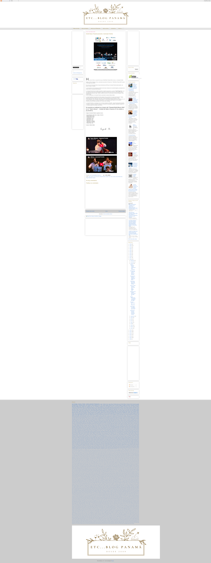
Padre (129, 441)
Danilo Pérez (73, 465)
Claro (79, 420)
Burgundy (97, 410)
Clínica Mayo (79, 462)
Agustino (97, 451)
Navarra (128, 493)
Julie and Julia (107, 438)
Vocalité (92, 446)
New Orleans (137, 426)
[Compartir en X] (107, 175)
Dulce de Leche (91, 467)
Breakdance (110, 457)
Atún (97, 431)
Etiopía (95, 470)
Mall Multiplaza (101, 421)
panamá (91, 404)
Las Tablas (104, 484)
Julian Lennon (137, 481)
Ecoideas (92, 407)
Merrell (75, 491)
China (90, 417)
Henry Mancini (115, 476)
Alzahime (119, 452)
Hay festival (109, 476)
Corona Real (110, 463)
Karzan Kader (112, 482)
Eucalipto (103, 470)
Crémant (138, 463)
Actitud (109, 450)
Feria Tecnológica (93, 436)
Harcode (93, 476)
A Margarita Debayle (127, 449)
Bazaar (130, 455)
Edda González (77, 468)
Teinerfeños (131, 444)
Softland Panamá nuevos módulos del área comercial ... (132, 267)
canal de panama (126, 407)
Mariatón (134, 488)
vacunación (111, 448)
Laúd (109, 484)
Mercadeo (126, 490)
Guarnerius (117, 475)
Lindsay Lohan (124, 485)
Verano (120, 414)
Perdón (85, 498)
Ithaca (74, 479)
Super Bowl (115, 409)
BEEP (135, 454)
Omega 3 (94, 441)
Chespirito (94, 461)
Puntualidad (129, 421)
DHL (105, 415)
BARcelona (80, 423)
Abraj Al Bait (95, 450)
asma (130, 446)
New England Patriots (91, 414)
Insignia (112, 478)
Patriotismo (121, 497)
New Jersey (83, 494)
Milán (108, 491)
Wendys (121, 416)
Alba (112, 451)
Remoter (73, 502)
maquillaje (137, 418)
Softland (135, 427)
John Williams (93, 426)
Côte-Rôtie (122, 464)
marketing (103, 408)
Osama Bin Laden (96, 496)
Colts (82, 424)
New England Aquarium (78, 494)
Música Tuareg (117, 493)
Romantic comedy (124, 427)
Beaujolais (114, 419)
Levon (102, 485)
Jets (104, 480)
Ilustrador (135, 425)
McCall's (91, 490)
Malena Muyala (135, 487)
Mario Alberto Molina (84, 489)
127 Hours (91, 449)
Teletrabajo (80, 422)
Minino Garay (113, 491)
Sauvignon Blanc (109, 416)
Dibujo (83, 466)
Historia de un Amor (78, 477)
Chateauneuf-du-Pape (75, 434)
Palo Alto (135, 496)
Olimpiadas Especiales (89, 441)
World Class (131, 408)
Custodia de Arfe (106, 464)
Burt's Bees (97, 423)
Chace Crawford (117, 460)
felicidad (130, 414)
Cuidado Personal (103, 412)
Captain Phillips (80, 433)
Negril (129, 493)
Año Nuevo (85, 411)
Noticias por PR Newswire (95, 28)
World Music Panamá (91, 177)
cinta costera (119, 409)
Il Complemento (93, 478)
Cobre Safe (88, 462)
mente (129, 447)
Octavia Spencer (82, 495)
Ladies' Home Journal (84, 484)
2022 (131, 250)
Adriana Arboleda (135, 450)
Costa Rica (130, 463)
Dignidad (102, 466)
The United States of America (89, 428)
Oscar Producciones (119, 176)
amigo (101, 422)
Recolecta (117, 501)
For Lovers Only (110, 472)
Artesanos (93, 454)
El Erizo (118, 468)
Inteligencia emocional (131, 437)
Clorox (90, 434)
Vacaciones (136, 405)
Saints (105, 418)
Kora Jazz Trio (75, 483)
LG (85, 418)
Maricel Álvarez (137, 488)
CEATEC (95, 458)
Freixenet (74, 473)
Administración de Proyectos (129, 450)
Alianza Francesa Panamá (135, 422)
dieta (98, 429)
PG (118, 496)
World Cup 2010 (130, 428)
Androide (73, 453)
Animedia (103, 453)
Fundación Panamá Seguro (94, 473)
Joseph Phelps (78, 481)
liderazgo (115, 447)
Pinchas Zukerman (109, 442)
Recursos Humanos (120, 408)
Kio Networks (123, 438)
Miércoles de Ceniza (131, 491)
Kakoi (102, 482)
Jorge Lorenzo (97, 426)
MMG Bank (92, 487)
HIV (102, 437)
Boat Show (82, 457)
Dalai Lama (103, 424)
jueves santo (118, 429)
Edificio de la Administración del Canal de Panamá (87, 468)
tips (79, 419)
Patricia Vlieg (118, 497)
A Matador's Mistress (135, 153)
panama (111, 407)
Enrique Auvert (127, 469)
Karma (114, 438)
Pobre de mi (129, 442)
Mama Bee (73, 488)
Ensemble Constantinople (135, 469)
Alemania (85, 452)
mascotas (121, 447)
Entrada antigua (122, 211)
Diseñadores (108, 417)
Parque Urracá (110, 497)
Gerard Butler (137, 436)
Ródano (102, 418)
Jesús (84, 426)
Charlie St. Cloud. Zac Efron (81, 461)
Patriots (138, 412)
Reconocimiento (120, 501)
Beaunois (76, 432)
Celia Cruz (116, 433)
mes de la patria (132, 447)
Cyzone (125, 434)
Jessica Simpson (95, 480)
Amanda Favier (123, 452)
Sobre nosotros (106, 28)
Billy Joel (122, 419)
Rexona (106, 414)
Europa (77, 436)
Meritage (138, 490)
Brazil (108, 457)
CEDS (97, 458)
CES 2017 (101, 458)
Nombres (113, 494)
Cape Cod (114, 413)
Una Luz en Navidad (127, 445)
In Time (105, 478)
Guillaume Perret (127, 475)
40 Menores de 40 (97, 430)
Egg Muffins (108, 468)
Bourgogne (93, 432)
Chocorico (104, 461)
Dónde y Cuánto (112, 467)
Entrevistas (114, 415)
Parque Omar (89, 427)
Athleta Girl (121, 454)
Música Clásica (85, 414)
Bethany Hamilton (91, 456)
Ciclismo (83, 434)
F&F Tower (112, 470)
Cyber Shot (109, 464)
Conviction (103, 434)
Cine (107, 404)
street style (91, 448)
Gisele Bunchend (104, 474)
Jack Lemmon (93, 479)
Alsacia (106, 452)
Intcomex (79, 426)
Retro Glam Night (98, 502)
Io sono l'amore (135, 478)
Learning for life (82, 439)
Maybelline (83, 490)
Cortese (117, 463)
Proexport (74, 405)
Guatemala (120, 475)
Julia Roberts (102, 438)
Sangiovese (85, 413)
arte (120, 404)
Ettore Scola (100, 470)
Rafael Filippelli (74, 501)
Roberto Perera (115, 443)
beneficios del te (79, 429)
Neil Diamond (132, 493)
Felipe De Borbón (78, 471)
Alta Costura (108, 452)
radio (81, 448)
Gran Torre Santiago (97, 475)
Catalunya (116, 423)
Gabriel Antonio (85, 408)
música (114, 176)
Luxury (80, 487)
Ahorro (75, 417)
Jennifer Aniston (82, 480)
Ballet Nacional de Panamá (116, 431)
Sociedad (96, 444)
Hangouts (121, 420)
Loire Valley (106, 439)
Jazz (109, 176)
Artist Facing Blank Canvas (98, 454)
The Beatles (114, 414)
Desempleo (127, 465)
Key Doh (134, 482)
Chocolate (92, 417)
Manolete (88, 488)
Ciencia (121, 413)
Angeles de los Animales (85, 453)
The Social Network (131, 135)
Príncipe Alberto (95, 500)
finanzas (133, 414)
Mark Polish (96, 489)
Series (84, 404)
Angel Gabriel (76, 453)
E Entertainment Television (117, 467)
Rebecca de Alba (113, 501)
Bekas (75, 456)
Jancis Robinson (129, 479)
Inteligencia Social (136, 420)
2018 (131, 256)
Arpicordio (91, 454)
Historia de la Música (86, 406)
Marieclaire (76, 489)
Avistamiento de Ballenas (108, 431)
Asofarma (92, 419)
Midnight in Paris (97, 491)
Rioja (108, 443)
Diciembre (85, 466)
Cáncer (102, 411)
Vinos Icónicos (82, 446)
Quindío (111, 500)
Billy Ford (107, 456)
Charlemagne (126, 433)
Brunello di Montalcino (127, 419)
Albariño (125, 422)
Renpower (77, 502)
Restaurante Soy (92, 443)
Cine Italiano (87, 434)
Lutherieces (77, 487)
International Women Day (76, 421)
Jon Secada (123, 480)
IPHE (120, 437)
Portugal (119, 499)
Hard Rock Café (105, 437)
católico (77, 409)
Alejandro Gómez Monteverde (76, 452)
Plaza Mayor (79, 499)
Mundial (76, 493)
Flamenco (106, 436)
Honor (113, 405)
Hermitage (115, 437)
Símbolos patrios (126, 444)
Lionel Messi (127, 485)
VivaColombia (88, 446)
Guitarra (131, 413)
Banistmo (101, 455)
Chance (131, 460)
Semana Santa (126, 408)
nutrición (89, 409)
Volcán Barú (95, 446)
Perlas (94, 498)
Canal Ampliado (87, 459)
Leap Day (123, 484)
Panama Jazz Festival (91, 418)
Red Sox (107, 427)
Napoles (120, 493)
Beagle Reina (132, 455)
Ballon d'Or (79, 455)
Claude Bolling (132, 461)
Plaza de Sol (87, 499)
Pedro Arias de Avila (135, 497)
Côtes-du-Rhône (89, 420)
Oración (97, 441)
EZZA (128, 467)
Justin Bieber (111, 438)
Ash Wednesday (109, 454)
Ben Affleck (83, 456)
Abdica (90, 450)
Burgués (82, 458)
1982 (104, 449)
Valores (89, 405)
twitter (78, 415)
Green (104, 475)
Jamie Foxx (123, 479)
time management (101, 448)
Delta (116, 465)
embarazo (93, 447)
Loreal (106, 426)
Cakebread (112, 458)
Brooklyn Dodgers (131, 457)
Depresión (73, 435)
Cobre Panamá (85, 462)
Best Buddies (86, 456)
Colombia (80, 405)
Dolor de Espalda (129, 466)
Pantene (75, 442)
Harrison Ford (98, 476)
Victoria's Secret (119, 428)
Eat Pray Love (125, 435)
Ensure (73, 470)
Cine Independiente (88, 407)
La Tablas (76, 484)
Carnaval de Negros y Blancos (91, 433)
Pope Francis (111, 499)
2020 (131, 253)
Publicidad (109, 409)
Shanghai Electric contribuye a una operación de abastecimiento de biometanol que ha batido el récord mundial (133, 206)
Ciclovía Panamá (118, 461)
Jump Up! (79, 482)
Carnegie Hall (113, 459)
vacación (106, 448)
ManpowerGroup (106, 421)
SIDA (128, 427)
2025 (131, 245)
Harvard (113, 437)
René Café (110, 427)
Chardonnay (112, 410)
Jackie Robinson (103, 479)
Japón (124, 410)
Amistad (81, 415)
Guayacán (123, 475)
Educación (118, 407)
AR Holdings (78, 450)
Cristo (117, 434)
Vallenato (75, 446)
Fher (75, 472)
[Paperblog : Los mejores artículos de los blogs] (75, 79)
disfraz (90, 447)
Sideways (83, 444)
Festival (119, 420)
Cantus (94, 459)
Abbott (112, 430)
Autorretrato (125, 454)
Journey (92, 481)
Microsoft (73, 406)
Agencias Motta (85, 451)
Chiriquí (73, 420)
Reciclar (77, 411)
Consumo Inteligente (120, 406)
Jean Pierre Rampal (77, 480)
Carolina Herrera (121, 459)
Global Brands (99, 425)
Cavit (95, 460)
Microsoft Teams (92, 491)
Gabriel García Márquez (113, 473)
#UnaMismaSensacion (130, 448)
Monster (92, 492)
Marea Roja (123, 488)
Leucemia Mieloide (90, 421)
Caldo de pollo (119, 458)
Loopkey (80, 486)
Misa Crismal (121, 491)
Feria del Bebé (92, 471)
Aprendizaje (131, 453)
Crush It (133, 463)
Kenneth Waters (130, 482)
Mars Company (85, 440)
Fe (134, 424)
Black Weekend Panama (124, 456)
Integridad (131, 420)
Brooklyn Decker (127, 457)
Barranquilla (134, 431)
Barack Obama (109, 455)
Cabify (109, 423)
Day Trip (101, 465)
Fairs (127, 470)
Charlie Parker (76, 461)
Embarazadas (74, 407)
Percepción (82, 498)
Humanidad (113, 412)
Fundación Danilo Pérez (88, 425)
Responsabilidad (114, 427)
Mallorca (138, 487)
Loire (104, 439)
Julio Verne (76, 482)
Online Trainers (84, 427)
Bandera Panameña (124, 431)
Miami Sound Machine (83, 491)
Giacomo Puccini (74, 437)
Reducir (88, 443)
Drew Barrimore (85, 467)
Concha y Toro (85, 424)
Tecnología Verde (102, 406)
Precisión (121, 499)
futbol (101, 408)
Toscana (117, 414)
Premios (123, 499)
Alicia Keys (99, 452)
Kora (72, 483)
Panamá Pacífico (136, 441)
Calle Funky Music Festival (132, 458)
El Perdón (135, 468)
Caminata (123, 432)
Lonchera (109, 439)
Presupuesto (130, 499)
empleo (108, 407)
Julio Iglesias (73, 482)
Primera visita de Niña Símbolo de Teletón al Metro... (132, 278)
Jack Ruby (96, 479)
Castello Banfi (112, 423)
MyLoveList (100, 493)
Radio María (127, 500)
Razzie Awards (104, 501)
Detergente (137, 465)
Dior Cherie (105, 466)
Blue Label (79, 457)
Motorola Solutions (122, 492)
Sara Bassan (77, 444)
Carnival (97, 433)
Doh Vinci (124, 466)
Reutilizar (132, 421)
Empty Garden (111, 469)
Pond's (109, 499)
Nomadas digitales (110, 494)
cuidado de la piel (125, 418)
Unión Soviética (109, 428)
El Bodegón (129, 435)
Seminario (107, 418)
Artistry (91, 431)
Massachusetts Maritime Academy (77, 416)
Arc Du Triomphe (77, 454)
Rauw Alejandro (94, 501)
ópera (116, 448)
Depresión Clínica (78, 435)
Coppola (100, 463)
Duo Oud (94, 467)
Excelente (80, 436)
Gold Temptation (126, 474)
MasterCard (96, 405)
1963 (102, 449)
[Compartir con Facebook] (108, 175)
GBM (116, 417)
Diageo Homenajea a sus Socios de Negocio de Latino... (133, 298)
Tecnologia (77, 422)
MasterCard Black (125, 411)
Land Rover (75, 439)
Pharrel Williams (105, 498)
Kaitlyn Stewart (99, 482)
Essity (84, 470)
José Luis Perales (102, 426)
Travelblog (110, 445)
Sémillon (137, 427)
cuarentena (90, 429)
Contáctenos (113, 28)
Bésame (100, 423)
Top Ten (92, 422)
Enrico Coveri (118, 469)
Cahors (110, 458)
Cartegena (125, 459)
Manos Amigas (92, 488)
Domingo (111, 424)
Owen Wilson (108, 496)
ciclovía (132, 446)
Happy (86, 476)
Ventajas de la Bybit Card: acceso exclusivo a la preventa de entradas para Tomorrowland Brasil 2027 (133, 233)
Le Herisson (112, 484)
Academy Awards (116, 430)
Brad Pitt (84, 417)
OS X (136, 494)
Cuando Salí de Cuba (96, 464)
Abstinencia (99, 450)
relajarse (75, 430)
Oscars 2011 (118, 441)
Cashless (77, 460)
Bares (128, 431)
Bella (81, 456)
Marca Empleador (113, 488)
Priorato (73, 443)
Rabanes (119, 500)
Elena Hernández (82, 469)
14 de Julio (94, 449)
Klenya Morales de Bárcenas (129, 438)
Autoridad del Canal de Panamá (103, 419)
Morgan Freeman (113, 440)
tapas (82, 430)
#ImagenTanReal (119, 448)
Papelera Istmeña (93, 497)
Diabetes (94, 420)
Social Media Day (92, 444)
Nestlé (74, 494)
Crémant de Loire (91, 464)
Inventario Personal (123, 478)
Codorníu (105, 462)
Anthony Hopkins (112, 453)
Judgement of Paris (124, 481)
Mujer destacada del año (136, 492)
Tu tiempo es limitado (100, 428)
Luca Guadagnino (117, 486)
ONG (82, 441)
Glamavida (87, 437)
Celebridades (97, 406)
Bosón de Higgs (96, 457)
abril (131, 323)
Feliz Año (116, 420)
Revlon (106, 502)
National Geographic (123, 493)
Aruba (106, 454)
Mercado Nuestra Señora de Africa (132, 490)
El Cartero (113, 468)
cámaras (77, 447)
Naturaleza (113, 421)
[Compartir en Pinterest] (109, 175)
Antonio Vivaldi (116, 453)
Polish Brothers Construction (99, 499)
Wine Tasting (84, 410)
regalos (86, 448)
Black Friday (87, 423)
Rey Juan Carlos (122, 502)
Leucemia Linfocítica (93, 439)
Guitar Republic (136, 475)
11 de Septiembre (85, 449)
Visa (85, 446)
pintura (77, 412)
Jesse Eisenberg (90, 480)
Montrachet (109, 440)
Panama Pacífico (133, 412)
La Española (103, 483)
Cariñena (102, 459)
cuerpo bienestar (94, 429)
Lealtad (78, 439)
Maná (99, 488)
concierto (106, 176)
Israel (73, 418)
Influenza (123, 437)
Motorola (118, 492)
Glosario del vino (113, 474)
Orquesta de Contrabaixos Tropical (76, 496)
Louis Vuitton (103, 486)
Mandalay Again (77, 488)
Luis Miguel (117, 439)
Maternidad (89, 408)
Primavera (104, 427)
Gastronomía (118, 415)
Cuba (86, 420)
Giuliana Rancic (109, 474)
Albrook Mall (129, 422)
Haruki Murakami (102, 476)
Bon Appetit (90, 457)
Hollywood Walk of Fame (91, 477)
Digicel (100, 466)
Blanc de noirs (134, 456)
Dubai (87, 467)
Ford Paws (119, 472)
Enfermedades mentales (135, 435)
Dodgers (116, 466)
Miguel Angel (106, 491)
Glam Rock (122, 415)
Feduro (75, 471)
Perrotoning (96, 498)
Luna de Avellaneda (136, 486)
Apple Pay (129, 453)
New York (96, 414)
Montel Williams (99, 492)
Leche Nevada (127, 410)
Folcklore (100, 472)
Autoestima (95, 419)
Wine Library (108, 446)
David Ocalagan (90, 465)
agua (99, 422)
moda (104, 405)
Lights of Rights (118, 485)
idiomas (114, 429)
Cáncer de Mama (102, 415)
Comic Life (135, 462)
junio (131, 320)
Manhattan (135, 439)
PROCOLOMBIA (136, 410)
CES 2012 (105, 432)
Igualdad (87, 478)
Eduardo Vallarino (96, 468)
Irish (138, 478)
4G (112, 449)
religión (77, 406)
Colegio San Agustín (111, 462)
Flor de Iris (94, 472)
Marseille (115, 489)
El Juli (130, 468)
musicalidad (74, 419)
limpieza (118, 447)
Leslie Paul (96, 485)
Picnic (120, 498)
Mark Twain (99, 489)
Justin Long (89, 482)
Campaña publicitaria (102, 410)
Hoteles (135, 417)
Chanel (133, 460)
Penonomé (75, 498)
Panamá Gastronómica (85, 497)
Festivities (73, 472)
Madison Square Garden (103, 487)
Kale (103, 482)
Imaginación (102, 478)
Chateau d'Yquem (130, 423)
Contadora (97, 463)
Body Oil (85, 457)
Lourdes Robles (107, 486)
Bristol (117, 457)
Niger (103, 494)
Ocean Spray (75, 495)
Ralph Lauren (81, 501)
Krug (88, 483)
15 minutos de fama (99, 449)
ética (114, 448)
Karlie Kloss (109, 482)
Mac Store (97, 487)
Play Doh (76, 499)
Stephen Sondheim (115, 444)
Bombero (87, 457)
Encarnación (114, 469)
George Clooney (126, 436)
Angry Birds (93, 453)
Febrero (73, 471)
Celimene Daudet (101, 460)
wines (92, 409)
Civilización (129, 461)
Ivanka (76, 479)
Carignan (99, 459)
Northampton (79, 441)
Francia (129, 406)
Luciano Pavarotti (110, 426)
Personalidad (99, 418)
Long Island (113, 439)
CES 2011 (102, 432)
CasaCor (132, 459)
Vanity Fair (78, 446)
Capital (130, 432)
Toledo (103, 445)
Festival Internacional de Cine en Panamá (114, 471)
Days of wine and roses (105, 465)
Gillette (78, 437)
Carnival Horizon (92, 415)
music (112, 176)
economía (127, 414)
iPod (110, 447)
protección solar (77, 448)
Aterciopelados (117, 454)
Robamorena (111, 443)
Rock (112, 409)
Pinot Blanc (134, 498)
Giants (81, 474)
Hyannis (118, 477)
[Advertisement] (105, 227)
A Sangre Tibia (109, 430)
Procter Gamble (80, 443)
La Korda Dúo (116, 483)
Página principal (76, 28)
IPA (136, 477)
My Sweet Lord (97, 493)
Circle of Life (125, 461)
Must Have (81, 493)
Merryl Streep (96, 440)
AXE (83, 450)
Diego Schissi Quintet (92, 466)
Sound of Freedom (105, 444)
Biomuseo (114, 456)
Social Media (89, 413)
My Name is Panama (92, 493)
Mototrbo (126, 492)
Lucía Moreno (121, 486)
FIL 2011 (115, 470)
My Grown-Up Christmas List (86, 493)
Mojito (72, 492)
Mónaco (109, 493)
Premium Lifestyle (127, 499)
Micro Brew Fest (104, 440)
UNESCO (105, 428)
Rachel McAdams (123, 500)
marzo (132, 325)
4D (111, 449)
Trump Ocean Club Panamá (117, 445)
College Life (95, 434)
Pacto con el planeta (128, 496)
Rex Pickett (118, 502)
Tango (87, 177)
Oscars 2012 (122, 441)
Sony (111, 414)
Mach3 (99, 487)
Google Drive (85, 475)
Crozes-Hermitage (121, 434)
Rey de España (126, 502)
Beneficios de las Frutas (81, 432)
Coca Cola (96, 417)
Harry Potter (109, 437)
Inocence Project (108, 478)
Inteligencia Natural (115, 478)
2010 (131, 337)
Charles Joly (135, 460)
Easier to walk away (132, 467)
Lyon (81, 487)
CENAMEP (132, 419)
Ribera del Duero (97, 443)
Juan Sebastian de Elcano (116, 481)
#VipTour (134, 448)
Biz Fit (120, 456)
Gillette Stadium (89, 474)
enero (132, 328)
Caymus (97, 460)
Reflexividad (126, 501)
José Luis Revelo (89, 481)
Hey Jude (128, 476)
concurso (80, 409)
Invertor (129, 478)
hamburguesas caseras (104, 447)
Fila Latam (89, 472)
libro (120, 429)
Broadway (119, 457)
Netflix (132, 440)
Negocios (134, 409)
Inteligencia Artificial (136, 413)
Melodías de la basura (113, 490)
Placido (126, 442)
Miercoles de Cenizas (101, 491)
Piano (106, 442)
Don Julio (133, 466)
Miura (125, 491)
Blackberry (90, 423)
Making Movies (124, 487)
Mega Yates (101, 490)
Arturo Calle (103, 454)
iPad (135, 416)
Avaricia (77, 423)
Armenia (84, 454)
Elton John (92, 406)
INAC (75, 409)
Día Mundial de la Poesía (98, 467)
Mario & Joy (79, 489)
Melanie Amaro (105, 490)
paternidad (137, 429)
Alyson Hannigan (116, 452)
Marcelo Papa (117, 488)
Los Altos (88, 486)
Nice (95, 494)
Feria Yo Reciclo (99, 436)
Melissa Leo (108, 490)
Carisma (84, 433)
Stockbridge (111, 418)
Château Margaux (112, 461)
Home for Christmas (97, 477)
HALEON (77, 476)
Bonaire (93, 457)
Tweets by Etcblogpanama (77, 72)
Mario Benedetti (89, 489)
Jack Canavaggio (88, 479)
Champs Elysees (120, 433)
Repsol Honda (81, 502)
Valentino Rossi (114, 428)
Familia (104, 404)
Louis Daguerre (99, 486)
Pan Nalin (73, 497)
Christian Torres (108, 461)
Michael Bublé (88, 491)
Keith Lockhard (123, 482)
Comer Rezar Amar (131, 462)
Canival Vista (127, 432)
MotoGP (110, 421)
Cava (94, 460)
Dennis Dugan (124, 465)
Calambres (116, 458)
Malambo (129, 487)
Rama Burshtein (90, 501)
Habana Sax (123, 425)
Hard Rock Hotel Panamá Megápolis (127, 417)
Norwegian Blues (120, 494)
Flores (73, 425)
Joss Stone (85, 481)
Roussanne (120, 443)
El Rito (137, 468)
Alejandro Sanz (82, 452)
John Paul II (120, 480)
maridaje (137, 416)
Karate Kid (106, 482)
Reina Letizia (133, 501)
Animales (101, 453)
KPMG (96, 482)
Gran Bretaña (93, 475)
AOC (118, 422)
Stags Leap (109, 444)
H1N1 (74, 476)
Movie (85, 416)
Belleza (110, 405)
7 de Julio (104, 430)
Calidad (122, 458)
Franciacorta (129, 472)
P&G (111, 496)
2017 (131, 257)
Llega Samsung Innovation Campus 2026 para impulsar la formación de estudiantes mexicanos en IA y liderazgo (133, 215)
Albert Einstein (115, 451)
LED (90, 483)
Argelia (89, 431)
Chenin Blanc (86, 461)
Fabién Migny (120, 470)
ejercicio (83, 409)
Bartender (122, 455)
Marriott (82, 440)
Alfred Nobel (96, 452)
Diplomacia (108, 466)
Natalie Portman (128, 440)
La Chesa (96, 483)
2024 (131, 247)
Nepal (134, 493)
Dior (103, 466)
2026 (131, 244)
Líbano (85, 487)
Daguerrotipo (132, 464)
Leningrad (77, 485)
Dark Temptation (78, 465)
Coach (82, 462)
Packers (120, 496)
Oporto (118, 495)
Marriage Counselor (110, 489)
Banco (88, 455)
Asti (92, 431)
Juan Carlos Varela (102, 481)
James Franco (111, 479)
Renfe (75, 502)
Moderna (138, 491)
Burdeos (79, 458)
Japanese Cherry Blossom (134, 479)
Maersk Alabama (114, 487)
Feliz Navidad (137, 424)
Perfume (96, 418)
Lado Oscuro (89, 484)
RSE (117, 500)
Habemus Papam (83, 476)
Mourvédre (118, 440)
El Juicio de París (126, 468)
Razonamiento (100, 501)
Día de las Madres (98, 420)
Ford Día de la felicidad (115, 472)
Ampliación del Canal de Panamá (82, 431)
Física (107, 473)
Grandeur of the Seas (117, 425)
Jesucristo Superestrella (100, 480)
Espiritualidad (111, 411)
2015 (131, 330)
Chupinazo (80, 434)
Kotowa (78, 483)
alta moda (121, 446)
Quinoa (113, 500)
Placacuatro (73, 499)
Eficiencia (105, 468)
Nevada (129, 411)
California (125, 458)
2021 (131, 251)
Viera (119, 418)
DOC (126, 464)
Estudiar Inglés (108, 420)
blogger (121, 418)
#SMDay (123, 448)
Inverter (82, 426)
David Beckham (82, 465)
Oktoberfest (90, 495)
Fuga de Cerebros (80, 473)
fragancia (109, 429)
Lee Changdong (131, 484)
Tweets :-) (120, 28)
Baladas (111, 419)
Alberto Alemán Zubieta (126, 451)
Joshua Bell (82, 481)
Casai (134, 459)
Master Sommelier (126, 489)
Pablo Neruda (126, 441)
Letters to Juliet (99, 485)
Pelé (138, 497)
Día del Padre (115, 424)
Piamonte (112, 498)
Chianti (138, 419)
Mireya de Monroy (117, 491)
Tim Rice (101, 445)
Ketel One (131, 409)
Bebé (83, 407)
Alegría (138, 451)
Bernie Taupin (95, 409)
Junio (81, 482)
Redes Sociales (97, 408)
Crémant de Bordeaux (79, 464)
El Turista (78, 469)
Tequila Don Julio (74, 445)
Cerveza (114, 460)
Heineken (124, 420)
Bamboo (82, 455)
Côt (120, 464)
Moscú (116, 492)
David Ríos (93, 465)
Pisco (138, 498)
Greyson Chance (110, 475)
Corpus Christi (113, 463)
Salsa (134, 443)
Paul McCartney (101, 414)
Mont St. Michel (95, 492)
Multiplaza (124, 412)
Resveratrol (94, 502)
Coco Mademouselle (94, 462)
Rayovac (97, 501)
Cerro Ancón (110, 460)
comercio (134, 446)
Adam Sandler (115, 450)
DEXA (124, 464)
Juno (83, 482)
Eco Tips (95, 407)
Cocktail (91, 462)
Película (120, 421)
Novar (131, 494)
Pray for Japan (100, 427)
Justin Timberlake (93, 482)
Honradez (105, 477)
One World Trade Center (109, 495)
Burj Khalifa (84, 458)
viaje (116, 406)
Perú (104, 442)
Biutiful (118, 456)
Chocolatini (101, 461)
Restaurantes (102, 416)
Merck (119, 426)
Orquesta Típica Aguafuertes (135, 495)
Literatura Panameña (100, 439)
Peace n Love (130, 497)
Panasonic (97, 404)
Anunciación (120, 453)
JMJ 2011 (76, 438)
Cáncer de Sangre (117, 464)
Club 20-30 (124, 413)
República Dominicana (85, 502)
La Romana (129, 483)
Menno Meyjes (123, 490)
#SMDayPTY (125, 448)
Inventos (127, 478)
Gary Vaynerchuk (121, 436)
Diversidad (113, 466)
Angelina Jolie (88, 419)
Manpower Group (110, 406)
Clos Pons (76, 462)
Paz (104, 414)
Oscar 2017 (100, 496)
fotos (90, 410)
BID (137, 454)
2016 (89, 176)
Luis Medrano (128, 486)
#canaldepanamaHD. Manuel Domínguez (77, 449)
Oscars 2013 (105, 496)
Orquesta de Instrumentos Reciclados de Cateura (87, 496)
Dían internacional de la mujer (106, 467)
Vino (114, 406)
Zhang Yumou (117, 446)
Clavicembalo (136, 461)
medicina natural (125, 447)
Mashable (123, 489)
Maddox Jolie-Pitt (115, 426)
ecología (124, 405)
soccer (76, 415)
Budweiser (74, 458)
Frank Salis (110, 436)
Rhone (106, 416)
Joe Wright (109, 480)
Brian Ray (96, 432)
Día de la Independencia (101, 435)
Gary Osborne (119, 473)
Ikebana (90, 478)
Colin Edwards (119, 462)
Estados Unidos (116, 411)
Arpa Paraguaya (87, 454)
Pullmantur (93, 408)
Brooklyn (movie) (123, 457)
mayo (132, 322)
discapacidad (133, 416)
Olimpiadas (80, 427)
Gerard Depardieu (136, 473)
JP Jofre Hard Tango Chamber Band (83, 438)
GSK (108, 473)
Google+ (125, 415)
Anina (105, 453)
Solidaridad (114, 416)
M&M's (120, 439)
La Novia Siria (123, 483)
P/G (112, 496)
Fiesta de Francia (85, 472)
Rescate (90, 502)
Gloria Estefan (93, 437)
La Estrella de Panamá (108, 483)
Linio (132, 415)
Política (132, 442)
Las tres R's (107, 484)
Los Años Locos (95, 486)
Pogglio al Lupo (94, 499)
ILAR (135, 477)
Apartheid (123, 453)
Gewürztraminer (76, 474)
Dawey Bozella (97, 465)
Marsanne (89, 440)
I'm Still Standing (124, 477)
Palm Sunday (132, 496)
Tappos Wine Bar (79, 428)
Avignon (129, 454)
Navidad (132, 405)
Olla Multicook (104, 495)
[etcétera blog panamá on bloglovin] (133, 393)
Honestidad (128, 420)
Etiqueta (97, 470)
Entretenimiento (76, 470)
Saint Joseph (131, 443)
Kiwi (138, 482)
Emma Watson (107, 469)
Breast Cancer (89, 411)
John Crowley (112, 480)
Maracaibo (101, 488)
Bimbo (110, 456)
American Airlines (74, 431)
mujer (82, 411)
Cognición (107, 462)
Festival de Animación (132, 471)
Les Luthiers (90, 485)
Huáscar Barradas (114, 477)
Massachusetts (114, 408)
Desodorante (134, 465)
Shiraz (130, 427)
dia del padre (87, 447)
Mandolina (83, 488)
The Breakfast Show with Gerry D (87, 445)
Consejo (89, 463)
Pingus (114, 442)
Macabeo (126, 439)
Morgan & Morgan (112, 492)
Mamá (120, 411)
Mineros (110, 491)
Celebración (112, 433)
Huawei (126, 425)
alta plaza (124, 446)
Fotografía (77, 425)
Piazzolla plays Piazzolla (116, 498)
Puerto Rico (98, 500)
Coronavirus (92, 424)
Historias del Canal (83, 477)
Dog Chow (118, 466)
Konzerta (134, 404)
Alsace (135, 430)
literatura (134, 418)
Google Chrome (82, 475)
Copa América (107, 434)
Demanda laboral (119, 465)
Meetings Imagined (97, 490)
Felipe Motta (112, 420)
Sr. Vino (100, 405)
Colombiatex (99, 434)
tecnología (74, 404)
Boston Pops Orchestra (79, 417)
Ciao (115, 461)
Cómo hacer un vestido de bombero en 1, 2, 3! (132, 308)
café (82, 429)
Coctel (93, 434)
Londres (136, 485)
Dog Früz (121, 466)
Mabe (94, 487)
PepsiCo (101, 442)
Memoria (117, 490)
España (78, 407)
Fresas (113, 436)
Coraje (89, 424)
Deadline (110, 465)
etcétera (86, 409)
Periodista (92, 498)
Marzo (120, 489)
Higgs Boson (133, 476)
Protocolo (88, 500)
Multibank (73, 493)
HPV (80, 476)
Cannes (92, 459)
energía (107, 429)
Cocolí (98, 462)
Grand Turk (101, 475)
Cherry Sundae (90, 461)
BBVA (134, 454)
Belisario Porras (78, 456)
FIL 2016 (117, 470)
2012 (131, 334)
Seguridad (134, 411)
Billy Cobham (104, 456)
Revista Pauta (103, 502)
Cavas (109, 433)
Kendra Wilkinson (118, 438)
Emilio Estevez (91, 469)
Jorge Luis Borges (130, 480)
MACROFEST (123, 439)
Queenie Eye (104, 500)
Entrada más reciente (90, 211)
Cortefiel (111, 434)
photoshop (73, 448)
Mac (86, 418)
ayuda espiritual (74, 429)
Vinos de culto (124, 428)
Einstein (111, 468)
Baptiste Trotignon (105, 455)
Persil (99, 498)
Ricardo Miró (103, 443)
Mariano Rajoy (127, 488)
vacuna (109, 448)
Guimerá (130, 475)
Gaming (117, 473)
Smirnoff (132, 427)
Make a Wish (120, 487)
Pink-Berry (116, 442)
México (107, 493)
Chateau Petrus (136, 433)
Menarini (120, 490)
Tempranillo (137, 444)
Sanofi (132, 411)
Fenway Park (82, 471)
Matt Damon (134, 489)
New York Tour (86, 494)
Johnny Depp (96, 438)
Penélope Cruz (79, 498)
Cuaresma (104, 417)
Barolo (118, 455)
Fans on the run (134, 470)
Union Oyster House (133, 445)
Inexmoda (137, 417)
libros (113, 447)
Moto (125, 426)
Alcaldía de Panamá (131, 451)
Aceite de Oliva (106, 450)
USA (131, 406)
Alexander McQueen (131, 430)
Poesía (97, 427)
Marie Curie (73, 489)
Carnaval (88, 415)
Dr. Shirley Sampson (76, 467)
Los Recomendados (136, 415)
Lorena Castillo (85, 486)
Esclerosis (79, 470)
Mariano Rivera (131, 488)
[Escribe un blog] (106, 175)
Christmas (76, 420)
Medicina (92, 440)
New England (135, 440)
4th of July (101, 430)
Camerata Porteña (102, 176)
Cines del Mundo (126, 409)
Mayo (85, 490)
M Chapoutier (87, 487)
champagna (125, 416)
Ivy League (78, 479)
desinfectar (83, 447)
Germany (73, 474)
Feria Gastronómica (87, 471)
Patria (82, 442)
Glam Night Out (83, 437)
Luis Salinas (132, 486)
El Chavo (116, 468)
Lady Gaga (92, 484)
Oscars (103, 496)
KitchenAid (136, 482)
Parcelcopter (101, 497)
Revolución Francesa (109, 502)
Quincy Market (108, 500)
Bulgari (77, 458)
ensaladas (96, 447)
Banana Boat (85, 455)
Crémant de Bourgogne (86, 464)
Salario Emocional (135, 125)
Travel (104, 413)
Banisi (99, 455)
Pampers (138, 496)
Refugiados (129, 501)
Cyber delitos (113, 464)
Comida (99, 411)
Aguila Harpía (89, 451)
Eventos (130, 424)
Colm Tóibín (126, 462)
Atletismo (95, 431)
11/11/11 (89, 449)
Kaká (130, 415)
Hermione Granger (120, 476)
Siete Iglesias (87, 444)
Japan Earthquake (82, 421)
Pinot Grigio (79, 413)
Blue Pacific (89, 432)
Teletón (84, 422)
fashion (76, 408)
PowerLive (135, 442)
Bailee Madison (76, 455)
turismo (84, 405)
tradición (110, 422)
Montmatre (102, 492)
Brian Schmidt (114, 457)
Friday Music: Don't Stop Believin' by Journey (132, 282)
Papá (77, 442)
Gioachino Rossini (93, 474)
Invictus (131, 478)
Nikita (106, 494)
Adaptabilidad (119, 450)
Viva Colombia (118, 416)
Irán (72, 479)
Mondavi (78, 492)
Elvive (88, 469)
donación (129, 418)
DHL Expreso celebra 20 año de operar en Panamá (132, 272)
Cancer (95, 412)
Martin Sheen (118, 489)
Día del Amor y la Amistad (118, 410)
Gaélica (129, 473)
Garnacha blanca (94, 425)
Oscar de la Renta (113, 441)
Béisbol (93, 458)
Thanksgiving (79, 445)
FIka (90, 436)
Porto (116, 499)
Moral (132, 410)
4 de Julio (113, 422)
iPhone (112, 429)
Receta (82, 413)
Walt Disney (99, 446)
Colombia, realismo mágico (134, 175)
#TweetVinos (108, 408)
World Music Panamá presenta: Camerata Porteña (132, 312)
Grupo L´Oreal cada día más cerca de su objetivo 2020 (132, 288)
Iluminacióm (99, 478)
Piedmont (126, 498)
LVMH (94, 483)
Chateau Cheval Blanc (123, 423)
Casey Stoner (73, 460)
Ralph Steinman (86, 501)
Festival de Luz (137, 471)
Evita (107, 470)
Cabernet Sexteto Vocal (106, 458)
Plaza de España (83, 499)
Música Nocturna (113, 493)
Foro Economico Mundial (124, 472)
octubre (132, 263)
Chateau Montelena (131, 433)
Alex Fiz (88, 452)
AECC (136, 449)
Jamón (126, 479)
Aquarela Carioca (136, 453)
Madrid (97, 421)
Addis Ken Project (123, 450)
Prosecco (85, 500)
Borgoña (94, 410)
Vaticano (116, 418)
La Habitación (113, 483)
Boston (111, 408)
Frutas (77, 473)
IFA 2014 (131, 477)
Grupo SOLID (114, 475)
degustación (74, 412)
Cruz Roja (135, 463)
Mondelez (85, 492)
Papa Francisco (88, 416)
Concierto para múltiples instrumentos (78, 463)
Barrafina (130, 431)
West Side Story (103, 446)
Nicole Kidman (98, 494)
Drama (96, 435)
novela (108, 422)
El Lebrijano (132, 468)
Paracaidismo (97, 497)
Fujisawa (84, 473)
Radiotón (134, 500)
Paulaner (127, 497)
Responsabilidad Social (96, 416)
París (117, 421)
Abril (97, 450)
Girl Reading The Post (99, 474)
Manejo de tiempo (131, 439)
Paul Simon (124, 497)
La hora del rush (79, 484)
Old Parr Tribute (97, 495)
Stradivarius (119, 444)
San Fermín (137, 443)
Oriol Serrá (100, 441)
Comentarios (132, 386)
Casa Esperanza (105, 433)
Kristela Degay (86, 483)
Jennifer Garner (86, 480)
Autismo (99, 431)
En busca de (109, 415)
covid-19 (105, 407)
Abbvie (83, 419)
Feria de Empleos (112, 417)
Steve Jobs (73, 422)
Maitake (118, 487)
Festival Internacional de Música (125, 471)
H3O (75, 476)
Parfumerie (106, 497)
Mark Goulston (93, 489)
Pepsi (122, 421)
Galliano (117, 436)
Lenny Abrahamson (81, 485)
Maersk (111, 487)
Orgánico (130, 495)
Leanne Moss (120, 484)
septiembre (133, 316)
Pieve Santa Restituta (130, 498)
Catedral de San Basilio (90, 460)
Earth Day (121, 435)
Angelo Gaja (90, 453)
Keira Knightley (119, 482)
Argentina (92, 176)
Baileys (109, 419)
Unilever (137, 411)
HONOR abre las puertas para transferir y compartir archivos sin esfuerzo (133, 165)
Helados (113, 476)
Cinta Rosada (135, 423)
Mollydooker (75, 492)
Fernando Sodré (103, 471)
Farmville (138, 470)
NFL (127, 412)
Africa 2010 (82, 412)
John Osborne (116, 480)
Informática (126, 437)
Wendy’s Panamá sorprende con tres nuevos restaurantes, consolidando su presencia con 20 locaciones (133, 100)
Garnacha (120, 417)
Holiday (87, 477)
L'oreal (135, 438)
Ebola (138, 467)
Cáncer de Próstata (97, 424)
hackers (99, 447)
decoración (80, 447)
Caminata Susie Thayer (82, 459)
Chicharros (96, 461)
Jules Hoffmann (133, 481)
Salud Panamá (137, 421)
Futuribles (105, 473)
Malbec (132, 487)
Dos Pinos (92, 435)
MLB (90, 487)
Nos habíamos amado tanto (126, 494)
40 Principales (108, 449)
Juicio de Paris (129, 481)
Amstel (135, 452)
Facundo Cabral (125, 470)
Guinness (132, 475)
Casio (86, 460)
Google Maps (112, 425)
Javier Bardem (91, 438)
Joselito (75, 481)
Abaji (85, 450)
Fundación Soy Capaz (101, 473)
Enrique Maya (130, 469)
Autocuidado (102, 431)
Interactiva (119, 478)
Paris (92, 416)
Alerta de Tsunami (125, 430)
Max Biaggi (75, 490)
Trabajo (79, 411)
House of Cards (108, 477)
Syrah (93, 413)
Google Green (89, 475)
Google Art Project (77, 475)
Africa (82, 451)
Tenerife (83, 428)
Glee (90, 437)
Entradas (131, 384)
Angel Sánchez (80, 453)
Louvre (110, 486)
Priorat (138, 442)
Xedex (111, 446)
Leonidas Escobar (86, 485)
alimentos (121, 407)
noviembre (134, 429)
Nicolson (101, 494)
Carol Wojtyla (117, 459)
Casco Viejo (108, 410)
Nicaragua (93, 494)
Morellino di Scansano (107, 492)
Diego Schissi (88, 466)
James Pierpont (115, 479)
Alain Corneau (108, 451)
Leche (118, 412)
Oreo (128, 495)
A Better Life (119, 449)
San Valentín (77, 410)
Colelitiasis (115, 462)
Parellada (104, 497)
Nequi (136, 493)
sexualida (88, 448)
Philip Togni (108, 498)
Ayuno (132, 454)
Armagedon (81, 454)
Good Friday (133, 474)
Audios (123, 454)
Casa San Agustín (128, 459)
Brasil (86, 417)
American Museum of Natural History (129, 452)
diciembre (132, 260)
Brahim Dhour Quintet (101, 457)
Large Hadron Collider (100, 484)
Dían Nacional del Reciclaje (114, 435)
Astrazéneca (74, 423)
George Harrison (132, 436)
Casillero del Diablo (80, 460)
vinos (109, 404)
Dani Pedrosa (131, 434)
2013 (134, 408)
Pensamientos (98, 442)
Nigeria (105, 494)
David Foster (86, 465)
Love (111, 486)
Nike (76, 441)
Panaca (76, 497)
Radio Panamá (131, 500)
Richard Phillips (130, 502)
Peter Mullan (101, 498)
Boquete (93, 423)
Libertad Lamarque (105, 485)
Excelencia (109, 470)
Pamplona (132, 441)
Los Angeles (91, 486)
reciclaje (77, 419)
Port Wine (114, 499)
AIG (137, 449)
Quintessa (115, 500)
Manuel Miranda (96, 488)
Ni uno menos (90, 494)
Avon (130, 454)
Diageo (120, 405)
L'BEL (86, 421)
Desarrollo (82, 435)
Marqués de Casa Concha (104, 489)
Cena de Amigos (95, 411)
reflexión (73, 415)
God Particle (116, 474)
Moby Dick (135, 491)
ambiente (127, 446)
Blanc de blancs (130, 456)
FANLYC (87, 436)
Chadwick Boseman (121, 460)
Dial (81, 466)
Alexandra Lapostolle (91, 452)
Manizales (86, 488)
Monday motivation (81, 492)
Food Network (103, 472)
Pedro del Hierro (93, 442)
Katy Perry (115, 482)
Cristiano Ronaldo (82, 420)
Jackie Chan (99, 479)
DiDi (76, 466)
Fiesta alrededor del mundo (79, 472)
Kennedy (83, 418)
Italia (103, 407)
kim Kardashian (104, 422)
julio (131, 319)
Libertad (95, 421)
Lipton (134, 485)
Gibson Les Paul (85, 474)
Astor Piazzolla (96, 176)
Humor (111, 477)
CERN (99, 458)
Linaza (121, 485)
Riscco (109, 414)
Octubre (77, 427)
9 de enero (114, 449)
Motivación (120, 412)
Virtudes (107, 405)
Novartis (129, 412)
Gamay (118, 417)
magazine (123, 429)
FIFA (129, 413)
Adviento (120, 430)
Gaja (115, 436)
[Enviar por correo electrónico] (105, 175)
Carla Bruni (104, 459)
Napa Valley (133, 426)
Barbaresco (113, 455)
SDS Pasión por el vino (125, 443)
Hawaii (107, 476)
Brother (99, 432)
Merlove (73, 491)
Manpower (81, 407)
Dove (127, 413)
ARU (81, 450)
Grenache (106, 475)
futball (132, 418)
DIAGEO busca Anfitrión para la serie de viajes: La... (133, 293)
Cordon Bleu (104, 463)
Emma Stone (103, 469)
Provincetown (91, 500)
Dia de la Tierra (79, 466)
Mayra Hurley (88, 490)
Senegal (81, 444)
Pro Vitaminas (79, 500)
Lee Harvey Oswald (135, 484)
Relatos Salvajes (137, 501)
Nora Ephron (116, 494)
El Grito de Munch (122, 468)
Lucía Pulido (125, 486)
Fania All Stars (130, 470)
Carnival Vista (101, 433)
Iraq (137, 478)
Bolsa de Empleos (85, 28)
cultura (92, 405)
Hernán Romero (125, 476)
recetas (83, 448)
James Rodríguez (119, 479)
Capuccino (97, 459)
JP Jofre (82, 479)
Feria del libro (108, 412)
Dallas (127, 434)
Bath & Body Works (126, 455)
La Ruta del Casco (133, 483)
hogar (109, 447)
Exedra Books (84, 436)
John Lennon (76, 418)
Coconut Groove (101, 462)
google (137, 404)
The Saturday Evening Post (98, 413)
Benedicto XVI (118, 419)
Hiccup (130, 476)
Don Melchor (136, 466)
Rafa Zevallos (137, 500)
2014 (131, 331)
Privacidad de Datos (74, 500)
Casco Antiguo (137, 459)
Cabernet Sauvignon (91, 412)
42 (110, 449)
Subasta (122, 444)
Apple (92, 410)
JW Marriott (84, 479)
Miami (101, 440)
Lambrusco (95, 484)
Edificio (80, 468)
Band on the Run (96, 455)
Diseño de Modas (106, 411)
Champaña (118, 413)
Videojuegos (96, 422)
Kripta (83, 483)
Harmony (95, 476)
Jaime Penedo (107, 479)
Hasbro (105, 476)
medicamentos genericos (128, 429)
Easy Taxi (136, 467)
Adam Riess (111, 450)
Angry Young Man (97, 453)
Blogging (73, 457)
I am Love (120, 477)
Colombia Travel (131, 407)
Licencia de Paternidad (113, 485)
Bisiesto (116, 456)
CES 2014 (103, 423)
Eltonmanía (126, 406)
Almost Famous (103, 452)
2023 (131, 248)
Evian (105, 470)
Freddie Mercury (133, 472)
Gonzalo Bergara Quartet (106, 425)
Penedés (73, 498)
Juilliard (99, 438)
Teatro (114, 418)
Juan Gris (108, 481)
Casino (84, 460)
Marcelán (120, 488)
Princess (138, 499)
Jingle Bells (106, 480)
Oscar (116, 421)
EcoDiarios (73, 468)
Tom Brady (95, 428)
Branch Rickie (105, 457)
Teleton (134, 444)
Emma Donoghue (95, 469)
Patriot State (85, 442)
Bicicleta (86, 432)
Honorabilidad (101, 477)
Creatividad (114, 434)
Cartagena (98, 412)
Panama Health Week (79, 497)
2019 (131, 254)
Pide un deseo (123, 498)
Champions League (127, 460)
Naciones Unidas (128, 426)
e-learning (104, 429)
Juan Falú (106, 481)
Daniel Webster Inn (136, 464)
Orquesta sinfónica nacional (106, 441)
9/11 (116, 449)
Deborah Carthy (113, 465)
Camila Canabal (77, 459)
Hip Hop (75, 477)
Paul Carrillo (89, 442)
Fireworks (92, 472)
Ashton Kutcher (113, 454)
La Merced (120, 483)
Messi (99, 440)
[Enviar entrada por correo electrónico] (103, 175)
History (119, 437)
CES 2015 (106, 423)
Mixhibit (128, 491)
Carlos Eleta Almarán (109, 459)
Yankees (113, 446)
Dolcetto (126, 466)
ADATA (116, 422)
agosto (132, 317)
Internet (135, 407)
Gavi (127, 473)
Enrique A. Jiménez (122, 469)
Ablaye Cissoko (121, 422)
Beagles (136, 455)
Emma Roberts (100, 469)
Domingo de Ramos (88, 435)
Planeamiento (93, 427)
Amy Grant (137, 452)
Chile (88, 417)
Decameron (128, 405)
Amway (85, 419)
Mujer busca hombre (129, 492)
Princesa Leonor (135, 499)
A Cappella (122, 449)
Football (99, 409)
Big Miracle (98, 456)
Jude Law (121, 481)
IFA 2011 (129, 477)
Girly (80, 437)
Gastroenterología (124, 473)
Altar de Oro (111, 452)
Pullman (101, 500)
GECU (101, 409)
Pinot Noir (73, 411)
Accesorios (102, 450)
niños (123, 409)
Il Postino (96, 478)
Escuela (82, 470)
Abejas (92, 450)
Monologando (89, 492)
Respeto (92, 502)
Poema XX (90, 499)
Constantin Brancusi (93, 463)
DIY (100, 424)
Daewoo (129, 464)
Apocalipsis (126, 453)
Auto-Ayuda (114, 407)
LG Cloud (92, 483)
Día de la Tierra (107, 435)
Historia (128, 415)
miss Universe (137, 447)
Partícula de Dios (114, 497)
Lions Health (131, 485)
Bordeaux (85, 412)
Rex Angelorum (114, 502)
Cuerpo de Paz (101, 464)
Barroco (120, 455)
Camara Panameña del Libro (111, 432)
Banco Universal (91, 455)
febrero (132, 326)
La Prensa (126, 483)
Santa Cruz (73, 444)
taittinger (95, 448)
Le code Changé (116, 484)
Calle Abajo (127, 458)
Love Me (113, 486)
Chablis (119, 423)
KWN (115, 412)
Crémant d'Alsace (74, 464)
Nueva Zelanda (134, 494)
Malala (127, 487)
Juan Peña (111, 481)
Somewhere (100, 444)
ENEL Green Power (125, 467)
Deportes (137, 406)
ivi (111, 447)
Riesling (106, 443)
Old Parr (94, 495)
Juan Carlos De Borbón (96, 481)
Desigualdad (130, 465)
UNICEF (122, 445)
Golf (100, 437)
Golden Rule (129, 474)
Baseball (83, 423)
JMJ (80, 479)
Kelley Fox (126, 482)
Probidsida (82, 500)
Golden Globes (97, 437)
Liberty (109, 485)
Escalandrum (74, 436)
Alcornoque (135, 451)
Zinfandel (137, 428)
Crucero (81, 408)
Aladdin (105, 451)
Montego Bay (122, 426)
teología (97, 448)
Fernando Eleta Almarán (97, 471)
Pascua (80, 442)
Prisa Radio (76, 443)
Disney (111, 466)
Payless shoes (74, 413)
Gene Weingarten (132, 473)
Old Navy (84, 441)
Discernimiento (107, 424)
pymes (73, 430)
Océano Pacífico (87, 495)
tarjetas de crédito (86, 430)
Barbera (116, 455)
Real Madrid (85, 443)
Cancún (90, 459)
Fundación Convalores (88, 473)
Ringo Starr (119, 427)
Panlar (73, 442)
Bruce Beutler (135, 457)
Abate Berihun (88, 450)
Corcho (102, 463)
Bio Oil (112, 456)
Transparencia (107, 445)
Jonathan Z (126, 480)
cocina (124, 414)
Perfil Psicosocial (88, 498)
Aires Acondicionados (101, 451)
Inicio (107, 211)
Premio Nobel (125, 421)
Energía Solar (103, 420)
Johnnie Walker (77, 414)
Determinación (74, 466)
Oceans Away (78, 495)
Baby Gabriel (84, 415)
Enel (111, 415)
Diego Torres (97, 466)
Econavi (118, 424)
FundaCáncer (82, 425)
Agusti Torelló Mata (93, 451)
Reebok (124, 501)
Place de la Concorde (121, 442)
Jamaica (73, 414)
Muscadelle (78, 493)
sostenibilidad (79, 430)
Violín (127, 428)
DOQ (127, 464)
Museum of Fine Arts (123, 440)
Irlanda (136, 437)
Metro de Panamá (78, 491)
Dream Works (81, 467)
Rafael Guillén (78, 501)
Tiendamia (97, 445)
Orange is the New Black (122, 495)
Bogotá (111, 413)
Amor (80, 406)
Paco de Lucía (123, 496)
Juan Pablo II (80, 418)
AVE (82, 450)
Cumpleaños (97, 415)
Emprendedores (126, 424)
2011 (130, 336)
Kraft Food (80, 483)
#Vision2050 (137, 448)
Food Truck (106, 472)
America (138, 430)
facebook (87, 410)
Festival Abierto (107, 471)
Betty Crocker (95, 456)
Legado (75, 485)
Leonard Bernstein (87, 439)
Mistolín (124, 491)
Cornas (107, 463)
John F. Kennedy (88, 426)
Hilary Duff (136, 476)
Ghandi (79, 474)
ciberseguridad (86, 429)
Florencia (97, 472)
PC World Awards (116, 496)
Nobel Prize (74, 427)
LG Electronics (105, 409)
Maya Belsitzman (79, 490)
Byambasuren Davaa (89, 458)
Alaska (111, 451)
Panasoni (90, 497)
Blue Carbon (76, 457)
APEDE (76, 450)
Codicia (80, 424)
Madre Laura (108, 487)
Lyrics (83, 487)
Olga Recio (100, 495)
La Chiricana (99, 483)
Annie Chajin (108, 453)
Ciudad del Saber (76, 424)
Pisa (136, 498)
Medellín (81, 414)
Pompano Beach (105, 499)
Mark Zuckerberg (77, 440)
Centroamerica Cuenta (106, 460)
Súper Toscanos (74, 428)
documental (100, 429)
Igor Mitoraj (84, 478)
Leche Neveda (126, 484)
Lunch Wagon (74, 487)
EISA (122, 467)
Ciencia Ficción (122, 461)
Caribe (136, 419)
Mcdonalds (93, 490)
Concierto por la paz (85, 463)
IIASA (133, 477)
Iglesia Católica (131, 425)
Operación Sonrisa (114, 495)
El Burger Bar (122, 424)
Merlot (83, 416)
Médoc (105, 493)
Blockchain (137, 456)
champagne (128, 416)
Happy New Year (89, 476)
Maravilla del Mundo (105, 488)
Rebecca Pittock (109, 501)
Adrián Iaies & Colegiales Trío (77, 451)
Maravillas (109, 488)
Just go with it (86, 482)
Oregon (127, 495)
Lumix (130, 410)
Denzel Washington (136, 434)
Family (133, 424)
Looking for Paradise (76, 486)
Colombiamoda (100, 417)
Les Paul (93, 485)
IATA (127, 477)
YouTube (134, 428)
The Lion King (94, 445)
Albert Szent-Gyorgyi (119, 451)
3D (93, 430)
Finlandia (103, 436)
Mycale (103, 493)
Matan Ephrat (131, 489)
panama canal (137, 414)
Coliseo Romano (123, 462)
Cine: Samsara (134, 143)
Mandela (80, 488)
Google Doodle (99, 407)
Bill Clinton (101, 456)
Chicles (99, 461)
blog (122, 414)
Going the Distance (121, 474)
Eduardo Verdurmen (101, 468)
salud (87, 404)
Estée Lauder (92, 470)
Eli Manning (86, 469)
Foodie (75, 425)
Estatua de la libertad (88, 470)
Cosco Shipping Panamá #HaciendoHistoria (123, 463)
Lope (82, 486)
